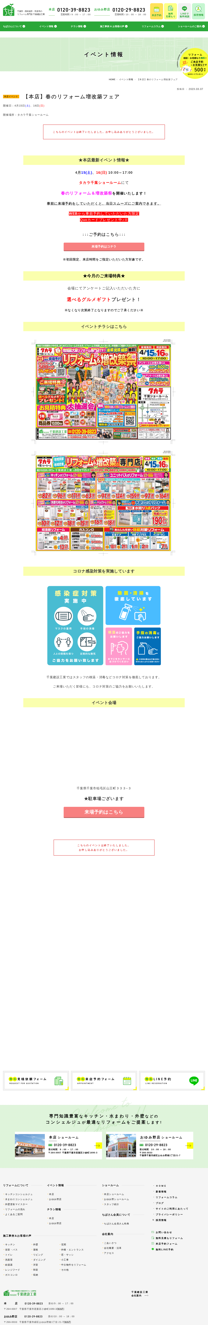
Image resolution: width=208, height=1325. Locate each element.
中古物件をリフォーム (73, 1264)
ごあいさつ (110, 1243)
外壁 (35, 1244)
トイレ (9, 1254)
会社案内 (107, 1234)
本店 (51, 1194)
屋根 (35, 1249)
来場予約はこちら (104, 812)
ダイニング (39, 1259)
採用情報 (161, 1220)
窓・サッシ (67, 1254)
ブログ (160, 1203)
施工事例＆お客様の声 (17, 1235)
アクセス (109, 1253)
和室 (35, 1269)
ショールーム (110, 1185)
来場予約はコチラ (104, 246)
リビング (38, 1254)
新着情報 (161, 1191)
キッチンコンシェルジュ (19, 1194)
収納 (35, 1274)
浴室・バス (11, 1249)
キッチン (10, 1244)
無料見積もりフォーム (169, 1238)
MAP (60, 1309)
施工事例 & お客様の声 (112, 26)
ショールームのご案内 (190, 26)
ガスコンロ (11, 1274)
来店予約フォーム (167, 1243)
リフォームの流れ (15, 1209)
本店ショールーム (114, 1194)
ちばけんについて (12, 26)
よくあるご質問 (14, 1214)
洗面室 (9, 1259)
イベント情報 (46, 26)
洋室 (35, 1264)
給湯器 (9, 1264)
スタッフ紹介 (111, 1204)
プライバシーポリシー (169, 1214)
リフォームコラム (151, 26)
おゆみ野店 (55, 1199)
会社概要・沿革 (113, 1248)
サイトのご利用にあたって (172, 1208)
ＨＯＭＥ (161, 1185)
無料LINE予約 (165, 1249)
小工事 (65, 1259)
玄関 (63, 1244)
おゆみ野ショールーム (116, 1199)
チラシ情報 (77, 26)
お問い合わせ (164, 1232)
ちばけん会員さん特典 (116, 1223)
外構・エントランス (72, 1249)
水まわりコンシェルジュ (19, 1199)
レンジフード (12, 1269)
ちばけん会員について (116, 1214)
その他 (65, 1269)
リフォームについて (16, 1185)
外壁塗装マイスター (16, 1204)
